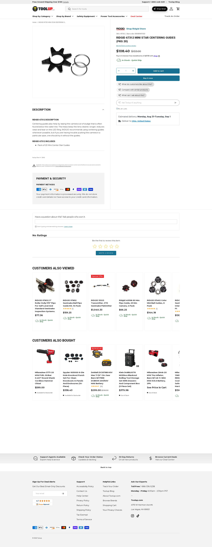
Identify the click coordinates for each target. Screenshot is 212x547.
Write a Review (106, 253)
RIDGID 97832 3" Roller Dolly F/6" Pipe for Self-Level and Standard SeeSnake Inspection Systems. (45, 306)
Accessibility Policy (85, 486)
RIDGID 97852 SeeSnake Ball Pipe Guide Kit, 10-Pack (72, 303)
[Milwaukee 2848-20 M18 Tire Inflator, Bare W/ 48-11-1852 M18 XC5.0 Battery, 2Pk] (158, 358)
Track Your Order (111, 486)
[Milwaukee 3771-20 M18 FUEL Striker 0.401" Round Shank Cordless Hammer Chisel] (46, 358)
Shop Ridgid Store (136, 29)
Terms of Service (84, 519)
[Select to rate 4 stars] (111, 246)
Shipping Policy (84, 510)
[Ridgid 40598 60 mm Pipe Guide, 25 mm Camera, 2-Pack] (130, 285)
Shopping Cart (109, 505)
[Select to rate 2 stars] (100, 246)
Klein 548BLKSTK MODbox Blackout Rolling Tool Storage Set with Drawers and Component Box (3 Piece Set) (129, 379)
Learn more (68, 226)
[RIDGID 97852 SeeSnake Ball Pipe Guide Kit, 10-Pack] (74, 285)
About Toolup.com (111, 496)
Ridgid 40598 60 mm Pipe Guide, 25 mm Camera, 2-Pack (129, 303)
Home (34, 22)
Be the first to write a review (126, 46)
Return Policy (83, 505)
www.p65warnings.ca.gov (63, 166)
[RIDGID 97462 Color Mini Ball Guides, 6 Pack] (158, 285)
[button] (178, 9)
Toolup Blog (174, 2)
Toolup (39, 538)
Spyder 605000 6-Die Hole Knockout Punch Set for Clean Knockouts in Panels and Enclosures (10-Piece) (73, 379)
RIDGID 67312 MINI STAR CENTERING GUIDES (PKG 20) (52, 22)
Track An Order (172, 16)
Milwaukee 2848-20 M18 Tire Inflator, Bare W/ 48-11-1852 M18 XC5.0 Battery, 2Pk (157, 378)
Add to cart (158, 71)
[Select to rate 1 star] (94, 246)
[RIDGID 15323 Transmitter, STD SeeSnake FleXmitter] (102, 285)
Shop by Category (41, 16)
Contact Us (82, 491)
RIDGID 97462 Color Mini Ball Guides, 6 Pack (157, 303)
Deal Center (136, 16)
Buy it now (148, 78)
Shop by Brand (63, 16)
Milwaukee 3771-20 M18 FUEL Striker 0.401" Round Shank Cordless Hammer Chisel (45, 378)
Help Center (82, 496)
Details (66, 2)
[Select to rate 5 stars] (116, 246)
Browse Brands (110, 500)
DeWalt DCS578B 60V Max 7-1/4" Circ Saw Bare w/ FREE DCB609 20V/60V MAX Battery (101, 378)
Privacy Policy (83, 500)
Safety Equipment (86, 16)
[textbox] (106, 221)
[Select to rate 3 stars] (105, 246)
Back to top (106, 467)
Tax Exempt (82, 515)
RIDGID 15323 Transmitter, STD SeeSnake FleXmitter (101, 303)
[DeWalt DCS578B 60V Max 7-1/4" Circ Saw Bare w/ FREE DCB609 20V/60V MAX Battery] (102, 358)
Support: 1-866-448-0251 (153, 2)
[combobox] (107, 9)
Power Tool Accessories (113, 16)
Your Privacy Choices (112, 510)
